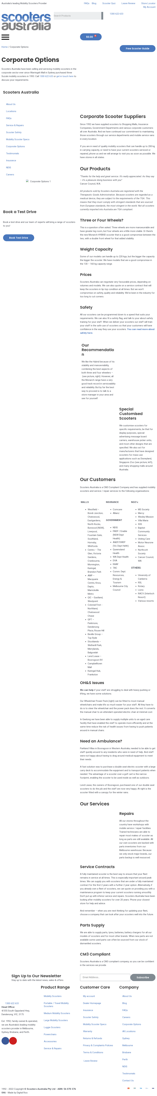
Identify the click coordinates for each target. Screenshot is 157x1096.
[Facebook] (5, 1041)
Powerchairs (50, 1034)
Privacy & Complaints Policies (98, 1045)
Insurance (11, 160)
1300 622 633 (46, 76)
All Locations (129, 1031)
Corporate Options (15, 146)
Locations (11, 111)
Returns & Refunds (92, 1038)
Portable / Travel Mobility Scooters (56, 1005)
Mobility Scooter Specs (17, 139)
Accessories (50, 1041)
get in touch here (64, 76)
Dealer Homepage (92, 1003)
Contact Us (128, 1080)
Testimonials (12, 153)
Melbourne (127, 1045)
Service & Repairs (15, 125)
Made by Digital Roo (18, 1092)
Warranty (87, 1031)
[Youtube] (13, 1041)
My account (89, 996)
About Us (10, 104)
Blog (124, 1003)
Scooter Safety (13, 132)
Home (5, 47)
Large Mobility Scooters (56, 1020)
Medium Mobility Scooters (57, 1013)
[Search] (102, 16)
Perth (125, 1059)
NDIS (8, 167)
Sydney (126, 1038)
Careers (10, 174)
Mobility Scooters (52, 996)
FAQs (8, 118)
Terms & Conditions (93, 1052)
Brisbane (126, 1052)
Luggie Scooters (52, 1027)
